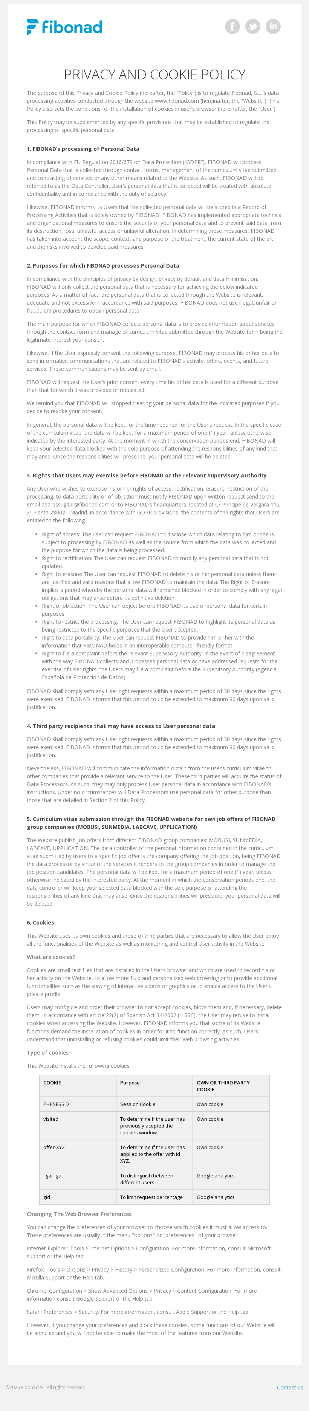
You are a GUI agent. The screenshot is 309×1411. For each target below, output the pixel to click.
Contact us (290, 1387)
